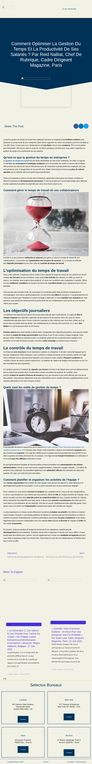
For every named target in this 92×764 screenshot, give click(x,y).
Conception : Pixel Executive (76, 762)
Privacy (46, 762)
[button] (41, 9)
